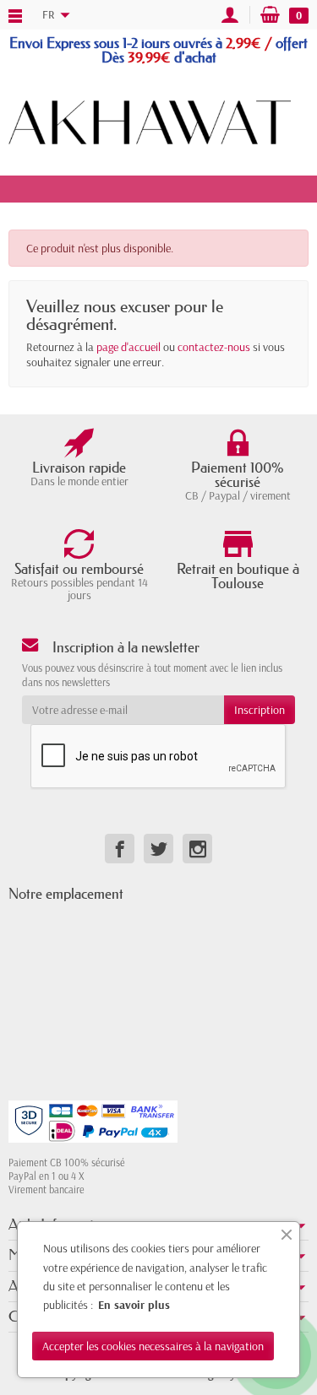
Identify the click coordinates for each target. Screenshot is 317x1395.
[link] (119, 848)
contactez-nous (214, 346)
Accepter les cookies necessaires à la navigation (153, 1346)
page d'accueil (128, 346)
